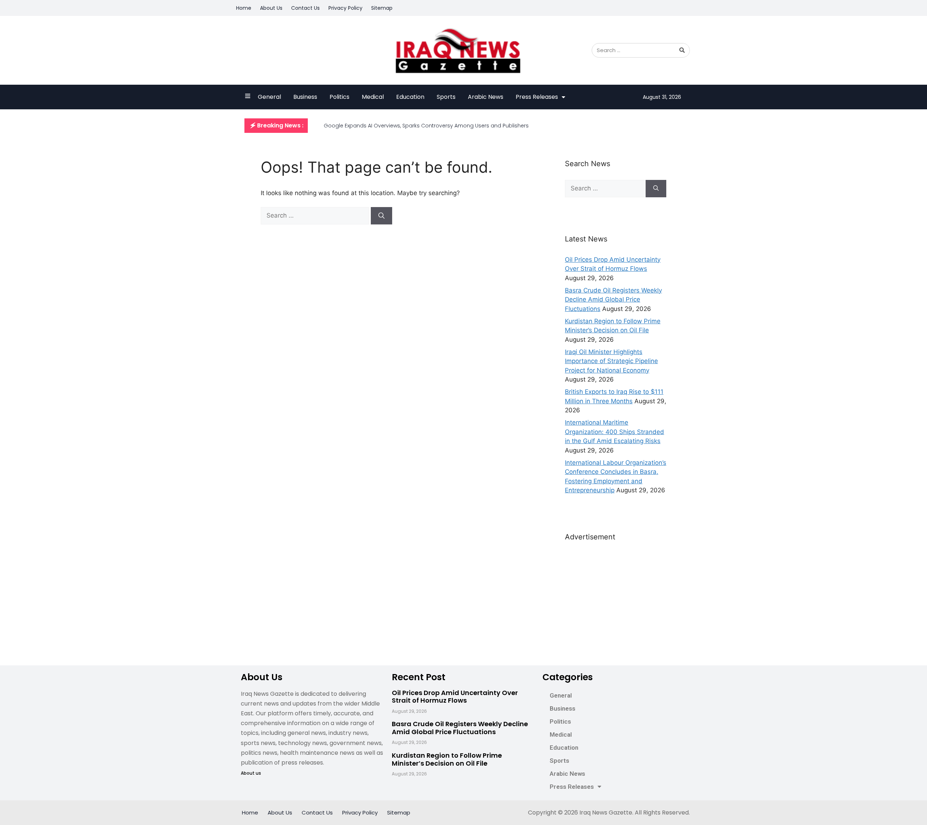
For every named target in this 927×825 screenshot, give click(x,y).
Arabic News (485, 97)
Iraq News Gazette (605, 812)
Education (410, 97)
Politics (339, 97)
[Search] (682, 50)
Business (305, 97)
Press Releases (537, 97)
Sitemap (382, 8)
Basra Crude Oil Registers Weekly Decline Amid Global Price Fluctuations (613, 299)
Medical (373, 97)
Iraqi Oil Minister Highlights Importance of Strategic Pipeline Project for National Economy (611, 361)
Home (243, 8)
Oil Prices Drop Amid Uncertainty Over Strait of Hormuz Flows (455, 696)
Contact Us (305, 8)
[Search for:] (316, 215)
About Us (271, 8)
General (269, 97)
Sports (446, 97)
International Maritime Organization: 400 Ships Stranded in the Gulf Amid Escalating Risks (614, 432)
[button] (276, 125)
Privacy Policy (345, 8)
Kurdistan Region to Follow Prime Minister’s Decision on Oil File (447, 759)
